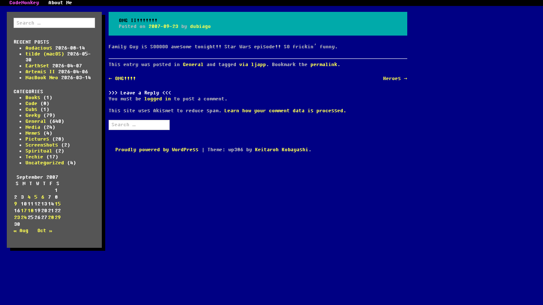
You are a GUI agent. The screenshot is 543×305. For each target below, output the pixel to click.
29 (58, 217)
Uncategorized (44, 163)
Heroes (395, 78)
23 (17, 217)
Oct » (44, 230)
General (35, 121)
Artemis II (40, 72)
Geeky (32, 115)
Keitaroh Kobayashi (281, 150)
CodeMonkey (24, 3)
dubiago (200, 26)
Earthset (37, 66)
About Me (60, 3)
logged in (157, 99)
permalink (324, 64)
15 (58, 204)
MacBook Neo (41, 78)
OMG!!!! (122, 78)
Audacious (38, 48)
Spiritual (38, 151)
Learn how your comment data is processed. (285, 111)
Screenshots (41, 145)
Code (31, 103)
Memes (32, 133)
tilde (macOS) (44, 54)
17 (24, 211)
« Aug (21, 230)
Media (32, 127)
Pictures (37, 139)
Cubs (31, 109)
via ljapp (252, 64)
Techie (34, 157)
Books (32, 97)
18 (31, 211)
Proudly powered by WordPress (157, 150)
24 (24, 217)
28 (51, 217)
